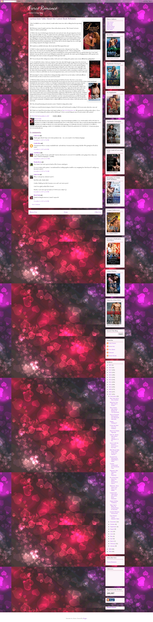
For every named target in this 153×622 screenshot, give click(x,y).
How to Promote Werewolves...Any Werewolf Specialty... (114, 417)
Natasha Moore (37, 162)
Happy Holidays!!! (113, 422)
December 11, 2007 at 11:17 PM (42, 158)
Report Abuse (111, 607)
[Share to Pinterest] (60, 116)
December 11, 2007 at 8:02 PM (41, 149)
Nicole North (37, 195)
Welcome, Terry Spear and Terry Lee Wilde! (114, 488)
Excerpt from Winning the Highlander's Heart (114, 459)
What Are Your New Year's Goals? (114, 404)
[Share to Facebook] (59, 116)
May (111, 536)
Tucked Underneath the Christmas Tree (114, 466)
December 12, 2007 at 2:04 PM (41, 192)
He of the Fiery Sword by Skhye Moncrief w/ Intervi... (114, 480)
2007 (110, 394)
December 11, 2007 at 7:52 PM (41, 140)
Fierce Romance (42, 8)
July (111, 531)
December (113, 396)
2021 (110, 365)
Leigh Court (110, 23)
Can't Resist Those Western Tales (114, 517)
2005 (110, 551)
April (111, 538)
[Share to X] (57, 116)
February (113, 543)
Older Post (98, 212)
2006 (110, 549)
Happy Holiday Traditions (114, 501)
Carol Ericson (37, 153)
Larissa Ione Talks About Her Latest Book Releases (114, 495)
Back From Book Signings (114, 431)
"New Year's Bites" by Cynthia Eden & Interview (114, 507)
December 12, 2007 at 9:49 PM (41, 201)
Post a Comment (36, 204)
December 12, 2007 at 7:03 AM (41, 171)
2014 (110, 377)
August (112, 529)
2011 (110, 384)
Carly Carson (110, 22)
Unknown (111, 352)
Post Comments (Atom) (68, 218)
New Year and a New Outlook (114, 399)
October (112, 524)
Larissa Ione (36, 135)
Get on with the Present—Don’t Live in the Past (114, 445)
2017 (110, 370)
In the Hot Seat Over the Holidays (114, 427)
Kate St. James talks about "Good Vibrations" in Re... (114, 437)
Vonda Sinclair (110, 28)
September (113, 526)
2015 (110, 375)
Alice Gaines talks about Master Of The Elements (114, 410)
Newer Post (33, 212)
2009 (110, 389)
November (113, 521)
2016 (110, 372)
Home (66, 212)
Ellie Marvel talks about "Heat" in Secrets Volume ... (114, 452)
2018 (110, 367)
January (112, 546)
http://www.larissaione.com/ (69, 110)
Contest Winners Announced (114, 512)
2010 (110, 387)
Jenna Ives (109, 25)
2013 (110, 379)
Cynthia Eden (37, 143)
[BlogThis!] (55, 116)
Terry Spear (110, 29)
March (112, 541)
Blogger (85, 618)
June (111, 534)
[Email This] (54, 116)
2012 (110, 382)
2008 (110, 392)
